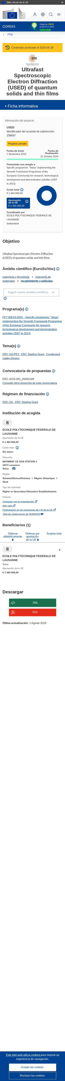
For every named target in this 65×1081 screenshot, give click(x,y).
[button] (42, 14)
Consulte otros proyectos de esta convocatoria (29, 383)
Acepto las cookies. (32, 1067)
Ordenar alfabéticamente (12, 535)
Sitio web (12, 506)
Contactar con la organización (23, 502)
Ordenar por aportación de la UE (32, 536)
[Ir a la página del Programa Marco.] (32, 59)
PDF (35, 612)
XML (35, 602)
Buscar (50, 14)
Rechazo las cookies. (32, 1075)
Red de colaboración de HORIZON (26, 514)
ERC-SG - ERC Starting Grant (20, 402)
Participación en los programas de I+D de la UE (32, 510)
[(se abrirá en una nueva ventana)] (14, 13)
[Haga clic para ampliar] (59, 550)
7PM (10, 34)
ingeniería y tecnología (15, 277)
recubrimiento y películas (37, 281)
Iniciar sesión (34, 14)
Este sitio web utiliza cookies (23, 1055)
